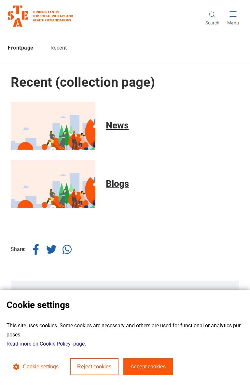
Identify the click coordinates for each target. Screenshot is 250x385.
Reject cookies (94, 366)
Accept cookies (148, 366)
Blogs (117, 183)
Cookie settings (41, 366)
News (117, 125)
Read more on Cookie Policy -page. (46, 344)
